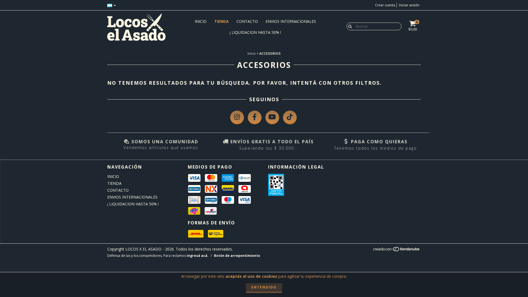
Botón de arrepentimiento (237, 255)
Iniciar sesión (409, 5)
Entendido (264, 287)
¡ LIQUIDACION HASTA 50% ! (255, 32)
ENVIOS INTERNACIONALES (291, 21)
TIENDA (221, 21)
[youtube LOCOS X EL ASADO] (272, 117)
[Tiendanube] (397, 250)
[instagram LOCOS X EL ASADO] (237, 117)
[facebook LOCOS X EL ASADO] (255, 117)
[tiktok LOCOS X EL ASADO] (290, 117)
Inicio (252, 53)
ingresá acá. (197, 255)
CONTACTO (247, 21)
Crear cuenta (385, 5)
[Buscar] (348, 26)
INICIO (201, 21)
